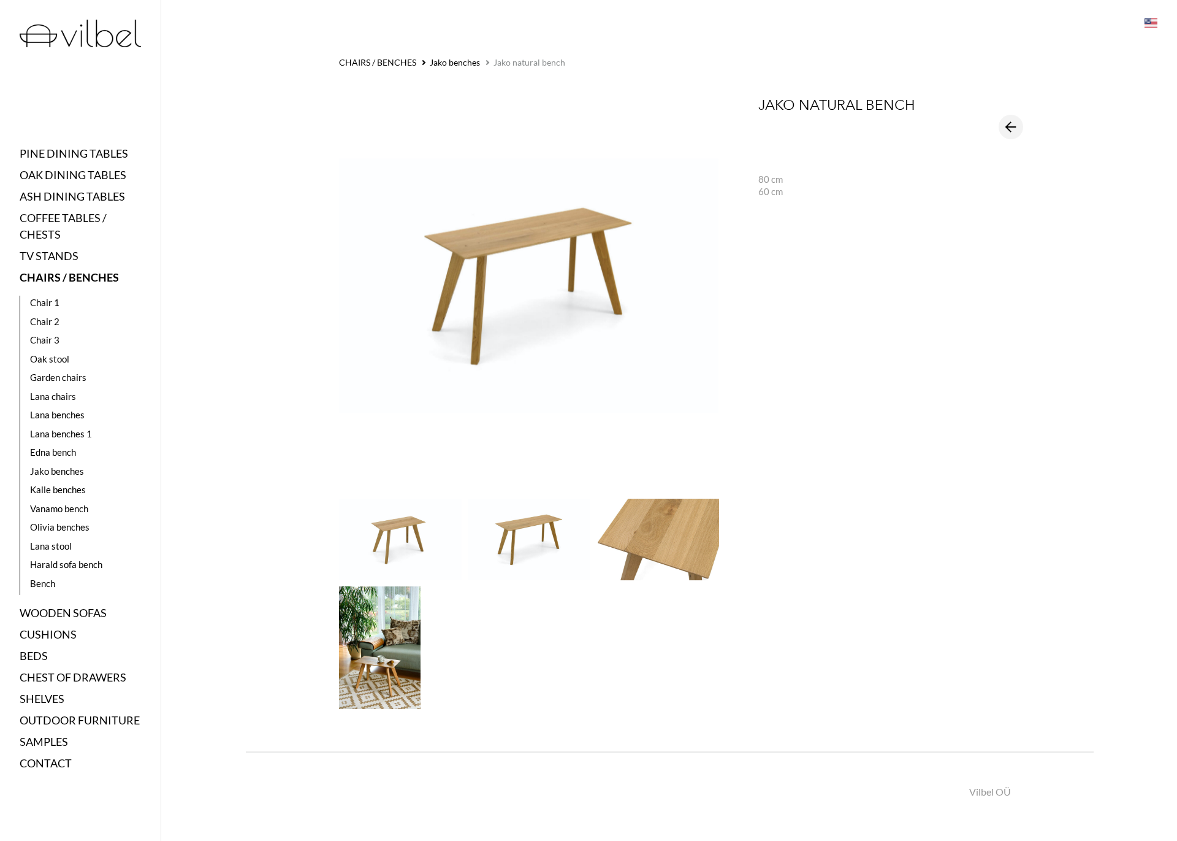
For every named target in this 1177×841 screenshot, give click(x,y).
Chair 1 (44, 302)
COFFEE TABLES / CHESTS (63, 226)
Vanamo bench (59, 508)
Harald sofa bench (66, 564)
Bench (42, 583)
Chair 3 (44, 339)
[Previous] (1011, 127)
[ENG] (1150, 22)
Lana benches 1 (61, 433)
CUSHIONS (48, 634)
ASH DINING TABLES (72, 196)
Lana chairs (53, 396)
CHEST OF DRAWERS (73, 677)
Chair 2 (44, 321)
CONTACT (46, 763)
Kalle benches (58, 489)
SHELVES (42, 698)
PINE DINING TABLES (74, 153)
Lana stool (51, 545)
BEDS (34, 655)
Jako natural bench (529, 62)
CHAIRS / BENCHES (69, 277)
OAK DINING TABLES (73, 175)
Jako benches (57, 471)
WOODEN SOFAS (63, 613)
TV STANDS (49, 256)
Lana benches (57, 414)
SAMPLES (44, 741)
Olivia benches (60, 526)
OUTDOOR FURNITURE (80, 720)
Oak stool (49, 358)
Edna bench (53, 452)
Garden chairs (58, 377)
